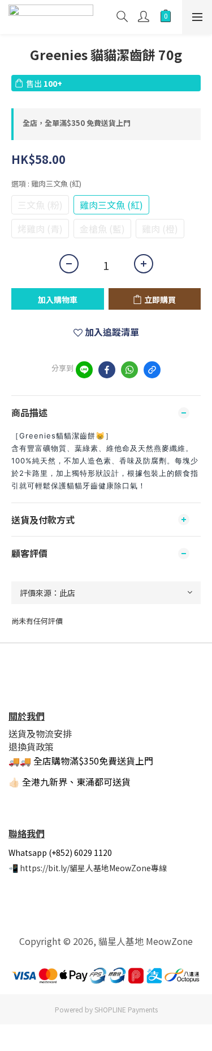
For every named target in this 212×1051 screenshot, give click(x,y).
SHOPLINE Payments (126, 1009)
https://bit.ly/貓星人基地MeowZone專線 (93, 867)
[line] (84, 369)
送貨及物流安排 (40, 733)
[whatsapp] (129, 369)
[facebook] (106, 369)
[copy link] (152, 369)
